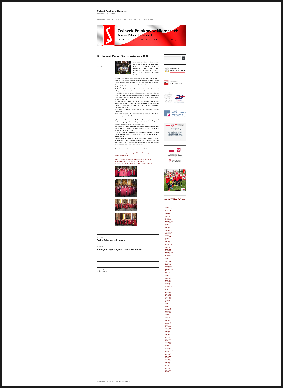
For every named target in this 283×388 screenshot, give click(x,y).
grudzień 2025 (168, 212)
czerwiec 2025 (168, 213)
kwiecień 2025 (168, 215)
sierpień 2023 (168, 233)
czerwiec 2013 (168, 356)
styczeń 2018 (168, 298)
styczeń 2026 (168, 210)
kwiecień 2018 (168, 295)
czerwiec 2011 (168, 370)
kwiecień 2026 (168, 209)
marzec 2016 (168, 317)
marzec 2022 (168, 247)
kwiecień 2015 (168, 326)
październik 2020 (169, 269)
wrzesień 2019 (168, 286)
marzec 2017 (168, 305)
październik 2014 (169, 334)
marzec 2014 (168, 343)
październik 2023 (169, 230)
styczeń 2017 (168, 308)
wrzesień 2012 (168, 365)
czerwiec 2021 (168, 257)
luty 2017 (167, 306)
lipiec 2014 (167, 337)
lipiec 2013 (167, 354)
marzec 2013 (168, 360)
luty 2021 (167, 263)
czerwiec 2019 (168, 288)
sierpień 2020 (168, 271)
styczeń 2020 (168, 280)
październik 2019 (169, 284)
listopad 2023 (168, 229)
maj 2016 (167, 314)
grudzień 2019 (168, 281)
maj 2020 (167, 275)
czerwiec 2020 (168, 274)
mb (98, 62)
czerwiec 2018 (168, 294)
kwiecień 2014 (168, 342)
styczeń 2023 (168, 240)
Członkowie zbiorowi (148, 20)
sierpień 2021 (168, 255)
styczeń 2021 (168, 264)
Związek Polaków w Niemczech (112, 11)
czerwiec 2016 (168, 312)
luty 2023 (167, 238)
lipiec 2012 (167, 368)
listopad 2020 (168, 267)
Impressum (110, 20)
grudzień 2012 (168, 362)
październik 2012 (169, 364)
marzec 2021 (168, 261)
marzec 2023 (168, 236)
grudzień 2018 (168, 291)
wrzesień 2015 (168, 323)
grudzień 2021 (168, 250)
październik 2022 (169, 243)
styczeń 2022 (168, 249)
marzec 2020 (168, 278)
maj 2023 (167, 235)
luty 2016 (167, 319)
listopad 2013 (168, 348)
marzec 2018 (168, 297)
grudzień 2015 (168, 320)
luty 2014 (167, 345)
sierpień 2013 (168, 353)
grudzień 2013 (168, 347)
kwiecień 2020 (168, 277)
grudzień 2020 (168, 266)
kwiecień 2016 (168, 316)
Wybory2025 (175, 198)
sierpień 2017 (168, 302)
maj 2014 (167, 340)
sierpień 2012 (168, 367)
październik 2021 (169, 252)
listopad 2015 (168, 322)
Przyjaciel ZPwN (127, 20)
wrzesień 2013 (168, 351)
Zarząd (183, 199)
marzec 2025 (168, 216)
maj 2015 (167, 325)
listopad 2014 (168, 333)
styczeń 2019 (168, 289)
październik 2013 (169, 350)
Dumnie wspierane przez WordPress (121, 381)
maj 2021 (167, 258)
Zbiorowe (158, 20)
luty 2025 (167, 218)
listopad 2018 (168, 292)
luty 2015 (167, 329)
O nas (118, 20)
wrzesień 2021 (168, 253)
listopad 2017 (168, 300)
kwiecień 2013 (168, 359)
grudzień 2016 (168, 309)
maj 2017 (167, 303)
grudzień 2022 (168, 241)
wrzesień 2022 (168, 244)
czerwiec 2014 (168, 339)
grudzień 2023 (168, 227)
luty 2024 (167, 224)
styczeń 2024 (168, 226)
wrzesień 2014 (168, 336)
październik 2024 (169, 221)
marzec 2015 (168, 328)
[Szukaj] (183, 58)
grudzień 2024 (168, 219)
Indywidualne (137, 20)
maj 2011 (167, 371)
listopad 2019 (168, 283)
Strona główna (101, 20)
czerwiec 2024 (168, 222)
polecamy (165, 199)
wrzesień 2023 (168, 232)
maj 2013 (167, 357)
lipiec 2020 (167, 272)
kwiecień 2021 (168, 260)
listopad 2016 (168, 311)
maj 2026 (167, 207)
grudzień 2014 (168, 331)
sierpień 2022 (168, 246)
